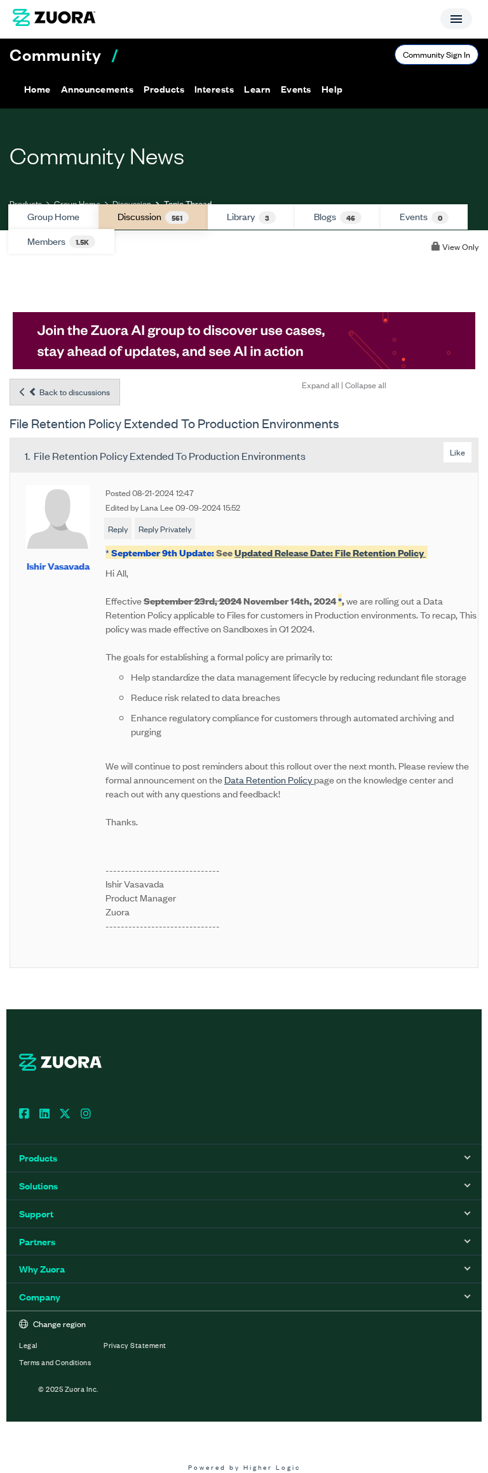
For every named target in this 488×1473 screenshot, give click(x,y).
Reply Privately (165, 529)
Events (421, 216)
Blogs (334, 216)
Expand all (320, 385)
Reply (118, 529)
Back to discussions (73, 392)
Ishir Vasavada (58, 565)
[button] (97, 88)
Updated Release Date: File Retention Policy (330, 552)
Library (248, 216)
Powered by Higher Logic (244, 1467)
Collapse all (365, 385)
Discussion (131, 203)
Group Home (77, 203)
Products (26, 203)
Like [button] (457, 452)
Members (58, 241)
